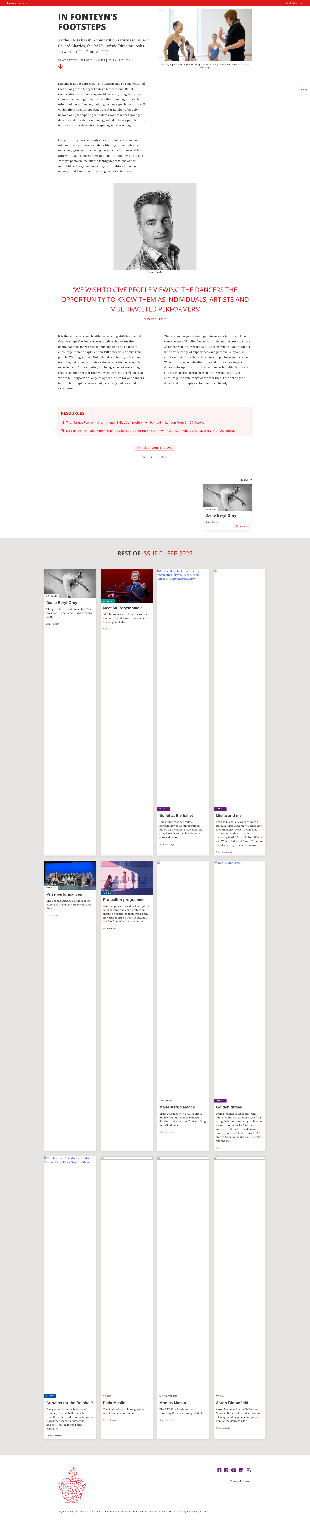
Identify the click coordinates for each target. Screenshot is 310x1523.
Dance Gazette (68, 60)
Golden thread (229, 1107)
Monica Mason (172, 1403)
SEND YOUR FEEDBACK (157, 448)
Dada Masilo (114, 1403)
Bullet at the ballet (176, 815)
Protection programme (123, 899)
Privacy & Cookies (241, 1481)
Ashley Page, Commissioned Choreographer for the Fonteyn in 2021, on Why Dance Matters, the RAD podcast (151, 431)
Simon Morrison (54, 1435)
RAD (105, 629)
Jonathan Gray (166, 844)
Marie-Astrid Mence (177, 1107)
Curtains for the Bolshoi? (69, 1403)
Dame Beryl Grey (220, 515)
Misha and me (229, 815)
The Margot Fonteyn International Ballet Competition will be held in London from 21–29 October (135, 422)
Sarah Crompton (224, 852)
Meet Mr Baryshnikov (122, 608)
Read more (242, 526)
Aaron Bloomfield (232, 1403)
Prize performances (64, 894)
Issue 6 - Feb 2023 (119, 60)
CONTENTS (295, 2)
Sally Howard (109, 928)
